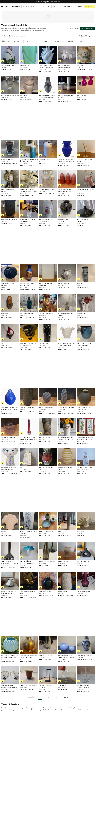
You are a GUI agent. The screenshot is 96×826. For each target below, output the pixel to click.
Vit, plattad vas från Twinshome (45, 284)
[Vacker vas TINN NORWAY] (48, 551)
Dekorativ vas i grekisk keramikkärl (46, 314)
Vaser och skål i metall (46, 531)
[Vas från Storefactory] (10, 427)
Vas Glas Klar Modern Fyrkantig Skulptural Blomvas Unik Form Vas (84, 686)
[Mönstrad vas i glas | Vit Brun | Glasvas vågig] (10, 581)
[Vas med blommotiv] (67, 273)
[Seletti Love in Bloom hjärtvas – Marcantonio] (48, 55)
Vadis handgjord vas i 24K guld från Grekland (28, 344)
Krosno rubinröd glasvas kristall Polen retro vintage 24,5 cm (28, 438)
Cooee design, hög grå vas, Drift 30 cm (67, 408)
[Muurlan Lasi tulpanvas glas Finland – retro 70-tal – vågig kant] (67, 333)
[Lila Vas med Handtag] (86, 581)
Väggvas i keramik (44, 437)
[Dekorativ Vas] (48, 333)
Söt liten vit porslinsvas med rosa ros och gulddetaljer (84, 468)
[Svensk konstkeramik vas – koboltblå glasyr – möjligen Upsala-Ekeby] (10, 397)
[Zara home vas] (67, 581)
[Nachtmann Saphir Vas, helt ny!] (86, 179)
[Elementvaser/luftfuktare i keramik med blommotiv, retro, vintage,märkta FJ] (86, 427)
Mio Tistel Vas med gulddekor (83, 220)
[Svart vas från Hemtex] (29, 397)
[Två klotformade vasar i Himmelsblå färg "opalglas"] (67, 645)
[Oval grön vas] (29, 55)
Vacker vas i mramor (64, 561)
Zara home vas (62, 591)
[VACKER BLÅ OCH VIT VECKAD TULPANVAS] (29, 551)
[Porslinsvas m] (86, 303)
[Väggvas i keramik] (48, 427)
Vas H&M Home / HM (83, 561)
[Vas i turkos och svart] (29, 303)
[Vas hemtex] (29, 85)
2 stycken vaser (82, 95)
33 (59, 697)
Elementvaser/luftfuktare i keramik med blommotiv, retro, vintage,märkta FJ (85, 438)
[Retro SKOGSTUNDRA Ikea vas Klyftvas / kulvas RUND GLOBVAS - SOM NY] (10, 645)
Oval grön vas (24, 65)
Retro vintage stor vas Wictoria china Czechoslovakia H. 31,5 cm (28, 284)
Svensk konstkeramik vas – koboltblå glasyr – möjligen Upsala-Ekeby (9, 408)
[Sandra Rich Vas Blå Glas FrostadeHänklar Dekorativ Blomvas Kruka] (67, 149)
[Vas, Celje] (86, 55)
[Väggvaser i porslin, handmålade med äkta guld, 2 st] (10, 675)
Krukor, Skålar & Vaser (11, 36)
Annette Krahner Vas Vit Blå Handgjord (29, 532)
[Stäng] (94, 2)
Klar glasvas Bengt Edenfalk (10, 95)
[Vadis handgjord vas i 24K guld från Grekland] (29, 333)
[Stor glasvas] (67, 675)
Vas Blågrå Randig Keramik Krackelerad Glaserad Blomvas (47, 96)
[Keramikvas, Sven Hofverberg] (67, 209)
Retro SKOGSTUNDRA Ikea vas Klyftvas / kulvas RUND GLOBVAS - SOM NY (9, 656)
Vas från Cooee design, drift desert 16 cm (46, 408)
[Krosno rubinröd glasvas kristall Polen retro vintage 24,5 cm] (29, 427)
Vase (59, 531)
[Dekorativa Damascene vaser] (29, 581)
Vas (2, 343)
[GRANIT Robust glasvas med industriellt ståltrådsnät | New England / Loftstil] (29, 179)
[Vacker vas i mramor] (67, 551)
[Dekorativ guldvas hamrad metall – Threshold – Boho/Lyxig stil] (29, 645)
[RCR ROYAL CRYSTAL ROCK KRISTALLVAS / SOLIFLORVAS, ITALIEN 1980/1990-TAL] (29, 209)
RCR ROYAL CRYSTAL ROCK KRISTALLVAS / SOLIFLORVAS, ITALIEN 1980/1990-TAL (29, 220)
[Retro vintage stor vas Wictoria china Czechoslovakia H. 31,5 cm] (29, 273)
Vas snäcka (80, 531)
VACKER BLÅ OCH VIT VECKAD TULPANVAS (27, 562)
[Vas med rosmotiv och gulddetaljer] (48, 209)
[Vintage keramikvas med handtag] (67, 303)
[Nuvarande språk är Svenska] (54, 6)
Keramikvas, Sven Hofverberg (63, 220)
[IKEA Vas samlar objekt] (48, 645)
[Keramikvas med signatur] (10, 209)
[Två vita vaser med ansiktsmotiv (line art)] (67, 55)
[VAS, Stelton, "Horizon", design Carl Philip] (86, 333)
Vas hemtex (24, 95)
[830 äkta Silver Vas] (10, 149)
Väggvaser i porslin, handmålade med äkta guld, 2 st (10, 686)
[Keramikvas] (86, 273)
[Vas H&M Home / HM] (86, 551)
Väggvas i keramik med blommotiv (46, 468)
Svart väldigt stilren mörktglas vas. (7, 284)
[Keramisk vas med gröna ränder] (67, 457)
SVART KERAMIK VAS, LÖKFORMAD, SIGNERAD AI (9, 562)
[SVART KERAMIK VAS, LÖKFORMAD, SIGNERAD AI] (10, 551)
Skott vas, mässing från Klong (84, 160)
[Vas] (10, 333)
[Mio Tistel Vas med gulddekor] (86, 209)
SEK (59, 6)
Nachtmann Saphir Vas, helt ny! (85, 190)
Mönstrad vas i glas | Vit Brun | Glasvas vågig (8, 592)
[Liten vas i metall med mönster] (10, 179)
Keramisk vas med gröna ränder (65, 468)
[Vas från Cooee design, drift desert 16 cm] (48, 397)
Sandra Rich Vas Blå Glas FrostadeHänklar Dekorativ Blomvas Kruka (66, 160)
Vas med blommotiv (64, 283)
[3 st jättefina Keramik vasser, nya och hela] (67, 179)
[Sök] (44, 6)
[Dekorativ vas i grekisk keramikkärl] (48, 303)
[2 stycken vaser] (86, 85)
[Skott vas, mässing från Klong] (86, 149)
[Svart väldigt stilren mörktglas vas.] (10, 273)
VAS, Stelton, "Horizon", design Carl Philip (84, 344)
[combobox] (33, 6)
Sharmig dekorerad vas (46, 189)
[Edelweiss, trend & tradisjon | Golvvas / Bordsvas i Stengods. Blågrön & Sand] (29, 149)
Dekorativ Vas (43, 343)
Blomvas (3, 531)
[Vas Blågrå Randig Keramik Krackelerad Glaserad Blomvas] (48, 85)
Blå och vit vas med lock (84, 655)
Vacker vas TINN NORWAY (47, 561)
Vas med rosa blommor (8, 65)
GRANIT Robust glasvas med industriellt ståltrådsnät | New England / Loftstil (29, 190)
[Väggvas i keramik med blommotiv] (48, 457)
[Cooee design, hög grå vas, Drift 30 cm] (67, 397)
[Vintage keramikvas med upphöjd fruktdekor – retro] (67, 427)
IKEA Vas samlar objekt (46, 655)
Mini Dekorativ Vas (45, 591)
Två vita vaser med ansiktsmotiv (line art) (65, 66)
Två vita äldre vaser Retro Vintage (66, 96)
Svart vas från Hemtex (27, 407)
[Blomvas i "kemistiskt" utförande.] (48, 675)
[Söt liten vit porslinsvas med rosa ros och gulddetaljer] (86, 457)
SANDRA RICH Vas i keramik (28, 685)
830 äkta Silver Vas (7, 159)
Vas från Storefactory (8, 437)
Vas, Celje (80, 65)
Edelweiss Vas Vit (44, 159)
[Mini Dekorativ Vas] (48, 581)
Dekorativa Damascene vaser (27, 592)
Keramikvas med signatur (9, 219)
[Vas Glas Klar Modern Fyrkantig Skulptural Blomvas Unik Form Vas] (86, 675)
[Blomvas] (10, 521)
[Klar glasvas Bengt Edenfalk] (10, 85)
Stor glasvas (62, 685)
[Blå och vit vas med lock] (86, 645)
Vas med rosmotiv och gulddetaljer (46, 220)
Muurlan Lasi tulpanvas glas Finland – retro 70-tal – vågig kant (66, 344)
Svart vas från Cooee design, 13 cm (84, 408)
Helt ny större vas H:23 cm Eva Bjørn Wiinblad (9, 468)
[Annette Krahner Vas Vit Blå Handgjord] (29, 521)
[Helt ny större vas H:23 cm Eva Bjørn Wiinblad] (10, 457)
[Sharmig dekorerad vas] (48, 179)
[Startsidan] (15, 6)
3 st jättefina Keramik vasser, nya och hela (64, 190)
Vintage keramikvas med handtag (65, 314)
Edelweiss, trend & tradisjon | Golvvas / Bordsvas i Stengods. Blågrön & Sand (29, 160)
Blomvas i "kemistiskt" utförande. (46, 686)
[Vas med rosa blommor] (10, 55)
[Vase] (67, 521)
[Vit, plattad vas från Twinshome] (48, 273)
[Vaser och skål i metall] (48, 521)
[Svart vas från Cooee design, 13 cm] (86, 397)
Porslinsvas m (81, 313)
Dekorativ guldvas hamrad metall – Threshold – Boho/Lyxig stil (28, 656)
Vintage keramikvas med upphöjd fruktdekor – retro (66, 438)
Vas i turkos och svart (27, 313)
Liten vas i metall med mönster (8, 190)
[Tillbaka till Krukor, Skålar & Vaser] (2, 36)
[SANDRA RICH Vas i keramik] (29, 675)
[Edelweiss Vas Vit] (48, 149)
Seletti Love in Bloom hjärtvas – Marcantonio (46, 66)
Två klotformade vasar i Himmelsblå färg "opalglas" (66, 656)
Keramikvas (80, 283)
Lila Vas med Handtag (83, 591)
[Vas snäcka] (86, 521)
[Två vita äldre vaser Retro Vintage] (67, 85)
